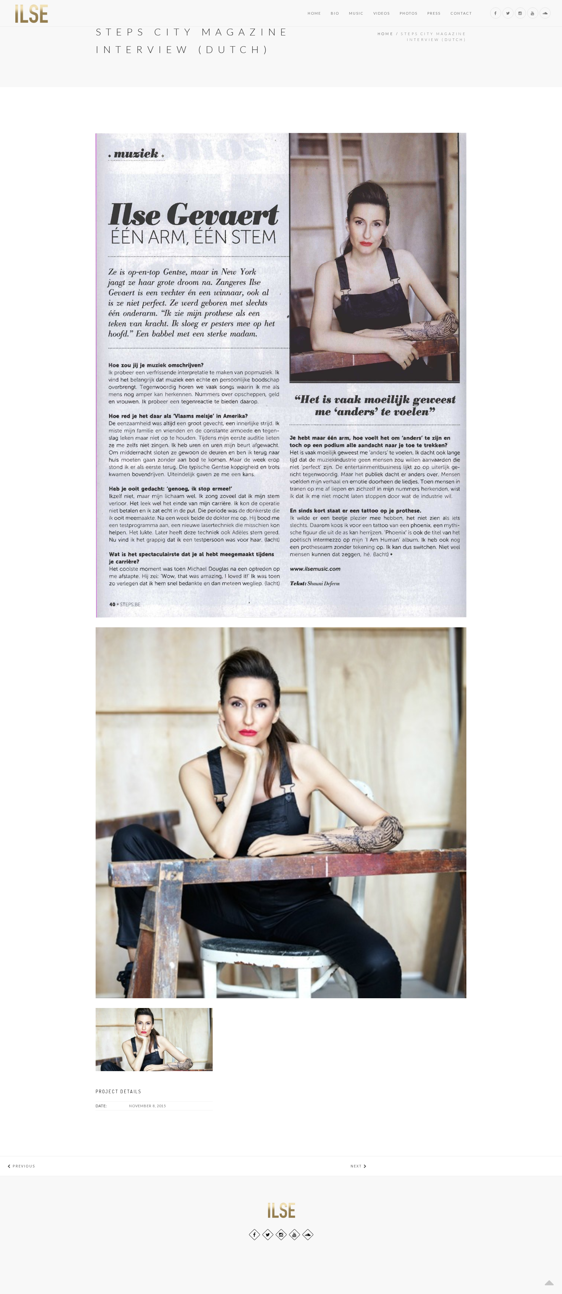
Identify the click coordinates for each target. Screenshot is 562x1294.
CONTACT (461, 13)
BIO (335, 13)
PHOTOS (409, 13)
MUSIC (356, 13)
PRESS (434, 13)
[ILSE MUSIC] (30, 13)
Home (386, 34)
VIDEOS (381, 13)
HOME (314, 13)
